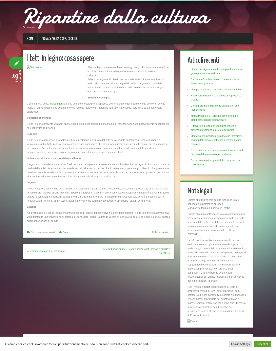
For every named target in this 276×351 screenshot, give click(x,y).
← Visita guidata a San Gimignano (46, 251)
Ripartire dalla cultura (115, 16)
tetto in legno (58, 103)
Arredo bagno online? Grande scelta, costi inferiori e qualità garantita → (136, 251)
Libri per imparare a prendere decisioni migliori (216, 89)
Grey (65, 232)
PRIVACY (225, 208)
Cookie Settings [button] (240, 344)
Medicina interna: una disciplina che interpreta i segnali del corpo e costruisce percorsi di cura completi (217, 140)
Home (30, 38)
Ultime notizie (160, 232)
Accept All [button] (263, 344)
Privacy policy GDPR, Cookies (59, 38)
